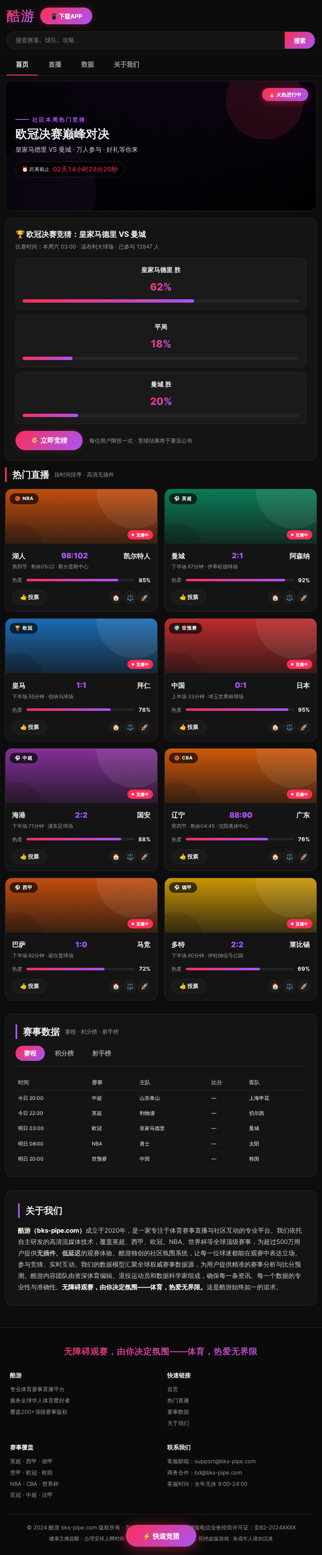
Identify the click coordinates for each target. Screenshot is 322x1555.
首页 (22, 64)
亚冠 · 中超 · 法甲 (31, 1494)
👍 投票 (29, 596)
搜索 (300, 40)
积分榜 (64, 1053)
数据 (87, 64)
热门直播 (178, 1400)
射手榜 (101, 1053)
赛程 (30, 1053)
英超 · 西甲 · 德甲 (31, 1461)
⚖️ (130, 597)
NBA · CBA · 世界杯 (34, 1483)
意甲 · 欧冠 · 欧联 (31, 1472)
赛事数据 (178, 1411)
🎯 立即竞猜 (49, 440)
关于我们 (126, 64)
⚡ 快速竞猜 (161, 1536)
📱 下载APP (66, 16)
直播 (55, 64)
